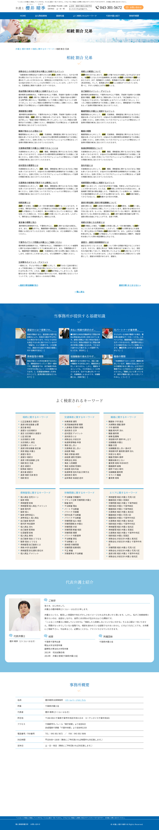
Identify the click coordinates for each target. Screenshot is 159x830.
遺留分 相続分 (26, 457)
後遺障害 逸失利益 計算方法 (76, 471)
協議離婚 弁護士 (115, 442)
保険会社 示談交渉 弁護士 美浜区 (123, 538)
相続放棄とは (24, 202)
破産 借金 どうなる (28, 541)
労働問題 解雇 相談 (72, 529)
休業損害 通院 (70, 421)
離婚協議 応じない (116, 460)
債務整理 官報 (26, 502)
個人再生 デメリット (29, 553)
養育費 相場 (113, 477)
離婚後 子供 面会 (115, 421)
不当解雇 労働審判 (72, 497)
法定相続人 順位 (27, 442)
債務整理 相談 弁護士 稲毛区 (121, 526)
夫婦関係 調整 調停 (116, 424)
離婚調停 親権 (114, 466)
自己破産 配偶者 (27, 529)
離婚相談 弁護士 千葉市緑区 (120, 508)
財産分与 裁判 (114, 454)
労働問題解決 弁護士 (73, 523)
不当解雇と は (70, 541)
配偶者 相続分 (26, 468)
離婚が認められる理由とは (30, 131)
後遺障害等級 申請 (72, 442)
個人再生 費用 (26, 535)
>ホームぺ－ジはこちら (75, 700)
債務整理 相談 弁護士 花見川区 (122, 497)
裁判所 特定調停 (27, 523)
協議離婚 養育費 (115, 471)
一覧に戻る (80, 291)
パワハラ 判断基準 (72, 535)
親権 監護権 (113, 436)
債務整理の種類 (25, 111)
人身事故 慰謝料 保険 (73, 427)
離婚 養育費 (113, 433)
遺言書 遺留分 (26, 471)
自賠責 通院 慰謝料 (72, 457)
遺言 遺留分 (25, 466)
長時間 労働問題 (71, 544)
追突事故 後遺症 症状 (73, 477)
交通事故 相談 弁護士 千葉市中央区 (124, 532)
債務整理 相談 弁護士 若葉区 (121, 529)
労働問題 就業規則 (72, 547)
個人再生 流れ (26, 526)
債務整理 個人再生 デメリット (33, 505)
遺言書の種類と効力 (27, 222)
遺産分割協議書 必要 (29, 424)
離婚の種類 (86, 131)
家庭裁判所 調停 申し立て (119, 439)
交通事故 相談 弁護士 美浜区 (121, 511)
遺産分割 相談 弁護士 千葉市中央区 (124, 553)
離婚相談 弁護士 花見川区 (119, 514)
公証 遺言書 (25, 436)
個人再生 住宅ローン (29, 497)
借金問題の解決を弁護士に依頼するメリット (38, 91)
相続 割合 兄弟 (26, 463)
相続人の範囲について (91, 71)
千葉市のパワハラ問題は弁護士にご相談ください (40, 242)
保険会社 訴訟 (70, 460)
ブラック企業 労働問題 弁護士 (77, 499)
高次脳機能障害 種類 (73, 424)
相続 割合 (24, 477)
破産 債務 (24, 499)
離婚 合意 (112, 445)
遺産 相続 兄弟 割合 (29, 474)
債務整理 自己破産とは (30, 544)
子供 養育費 (113, 427)
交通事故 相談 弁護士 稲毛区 (121, 520)
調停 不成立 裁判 (115, 468)
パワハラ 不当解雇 (72, 517)
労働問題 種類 (70, 532)
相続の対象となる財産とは (93, 222)
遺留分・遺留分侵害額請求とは (95, 242)
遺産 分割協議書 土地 (29, 460)
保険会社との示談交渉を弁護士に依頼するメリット (41, 71)
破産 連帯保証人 (27, 514)
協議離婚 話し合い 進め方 (119, 448)
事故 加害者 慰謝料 (72, 466)
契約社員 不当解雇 (72, 514)
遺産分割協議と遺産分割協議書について (99, 202)
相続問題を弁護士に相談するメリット (98, 182)
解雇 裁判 (68, 502)
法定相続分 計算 (27, 439)
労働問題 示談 (70, 526)
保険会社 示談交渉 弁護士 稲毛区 (123, 556)
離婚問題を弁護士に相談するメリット (98, 111)
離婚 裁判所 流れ (115, 430)
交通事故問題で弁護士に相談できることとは (38, 148)
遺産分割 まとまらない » (130, 285)
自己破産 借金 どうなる (30, 538)
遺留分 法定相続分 (28, 430)
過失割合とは (70, 436)
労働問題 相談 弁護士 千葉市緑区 (123, 502)
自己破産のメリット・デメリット (96, 91)
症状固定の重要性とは (28, 165)
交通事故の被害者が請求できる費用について (38, 182)
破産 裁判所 (25, 508)
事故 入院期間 (70, 463)
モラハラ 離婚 (114, 474)
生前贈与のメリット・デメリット (33, 262)
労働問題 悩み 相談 (72, 520)
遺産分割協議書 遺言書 (30, 448)
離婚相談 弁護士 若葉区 (118, 499)
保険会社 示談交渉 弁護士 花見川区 (124, 550)
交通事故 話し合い (72, 448)
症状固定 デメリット (73, 433)
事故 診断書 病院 (71, 454)
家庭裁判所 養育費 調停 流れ (121, 451)
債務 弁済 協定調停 (28, 547)
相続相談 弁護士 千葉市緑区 (120, 505)
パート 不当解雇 (71, 508)
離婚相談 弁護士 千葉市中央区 (121, 517)
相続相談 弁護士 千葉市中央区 (121, 523)
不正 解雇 (68, 550)
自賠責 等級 (69, 451)
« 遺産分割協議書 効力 (28, 285)
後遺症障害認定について (92, 148)
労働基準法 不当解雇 (73, 553)
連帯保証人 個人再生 (29, 517)
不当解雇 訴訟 (70, 538)
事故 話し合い (70, 445)
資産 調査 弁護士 (27, 451)
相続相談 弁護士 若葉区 (118, 535)
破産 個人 (24, 511)
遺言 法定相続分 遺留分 (30, 433)
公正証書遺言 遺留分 (29, 421)
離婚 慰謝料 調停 (115, 457)
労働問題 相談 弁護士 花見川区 (122, 547)
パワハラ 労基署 (71, 511)
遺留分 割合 (25, 454)
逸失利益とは (87, 165)
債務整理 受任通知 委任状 (31, 550)
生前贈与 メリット (28, 445)
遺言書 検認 (25, 427)
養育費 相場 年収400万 (118, 463)
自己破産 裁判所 (27, 520)
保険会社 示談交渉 (72, 439)
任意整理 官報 (26, 532)
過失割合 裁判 (70, 474)
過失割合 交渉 (70, 430)
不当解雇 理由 (70, 505)
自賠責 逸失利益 (71, 468)
